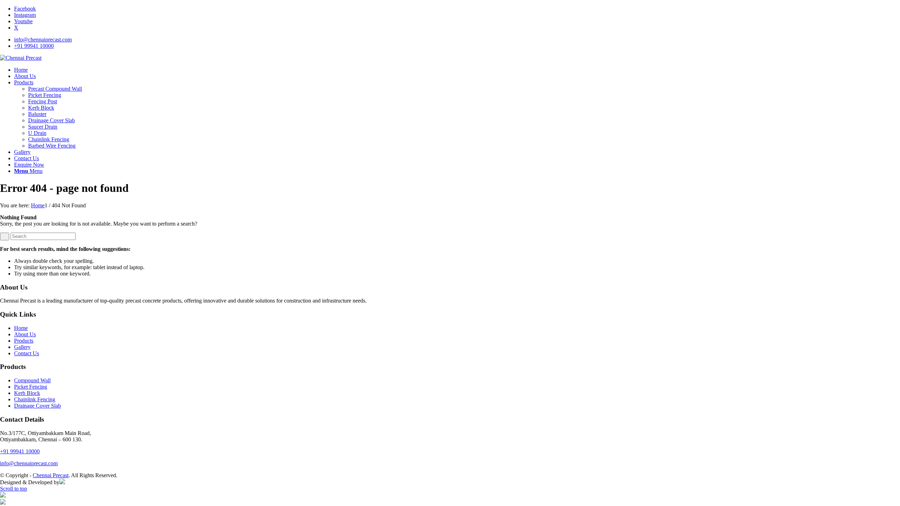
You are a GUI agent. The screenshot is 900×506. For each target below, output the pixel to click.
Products (23, 341)
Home (21, 328)
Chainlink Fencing (34, 399)
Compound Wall (32, 380)
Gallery (22, 347)
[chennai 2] (20, 58)
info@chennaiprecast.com (43, 40)
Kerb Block (27, 393)
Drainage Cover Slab (37, 406)
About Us (25, 334)
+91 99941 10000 (34, 46)
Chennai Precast (51, 475)
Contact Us (26, 353)
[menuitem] (457, 40)
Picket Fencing (30, 387)
